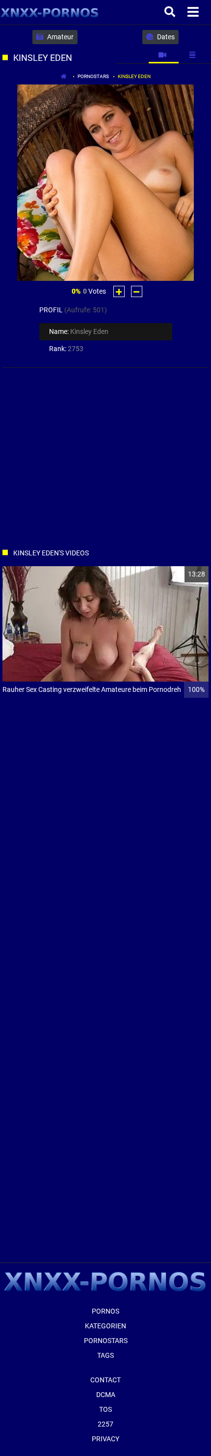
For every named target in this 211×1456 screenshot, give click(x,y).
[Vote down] (136, 291)
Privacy (105, 1439)
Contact (105, 1380)
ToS (105, 1409)
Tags (105, 1355)
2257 (105, 1424)
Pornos (105, 1311)
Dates (165, 37)
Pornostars (93, 76)
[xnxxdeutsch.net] (50, 12)
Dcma (105, 1395)
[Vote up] (119, 291)
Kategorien (105, 1326)
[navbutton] (194, 12)
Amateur (60, 37)
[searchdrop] (171, 12)
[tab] (164, 55)
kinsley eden (134, 76)
